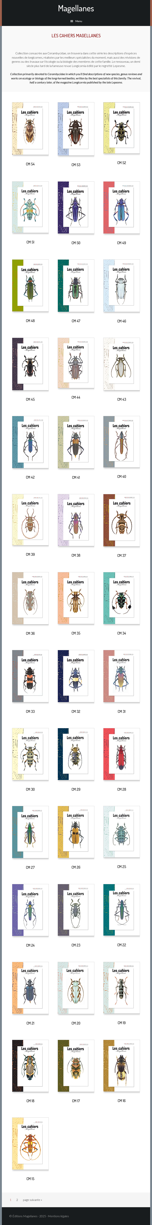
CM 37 (121, 555)
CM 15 (30, 1178)
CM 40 (121, 476)
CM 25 (121, 866)
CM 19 (122, 1022)
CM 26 (76, 867)
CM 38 (76, 555)
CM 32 (76, 711)
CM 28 (121, 789)
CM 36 (30, 633)
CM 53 (76, 164)
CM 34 (121, 633)
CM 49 (121, 242)
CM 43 (121, 399)
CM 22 (121, 944)
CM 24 (30, 945)
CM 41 (76, 477)
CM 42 (30, 477)
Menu (78, 21)
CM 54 (30, 164)
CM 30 (30, 789)
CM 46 (121, 321)
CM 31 (121, 711)
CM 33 (30, 711)
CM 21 (30, 1023)
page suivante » (32, 1200)
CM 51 (30, 242)
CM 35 (76, 633)
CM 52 (121, 162)
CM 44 (76, 397)
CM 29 (76, 789)
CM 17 (76, 1100)
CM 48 (30, 320)
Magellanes (76, 8)
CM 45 (30, 399)
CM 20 (76, 1023)
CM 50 (76, 242)
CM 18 (30, 1100)
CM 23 (76, 945)
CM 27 (30, 867)
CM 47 (76, 320)
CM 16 (121, 1100)
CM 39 (30, 554)
